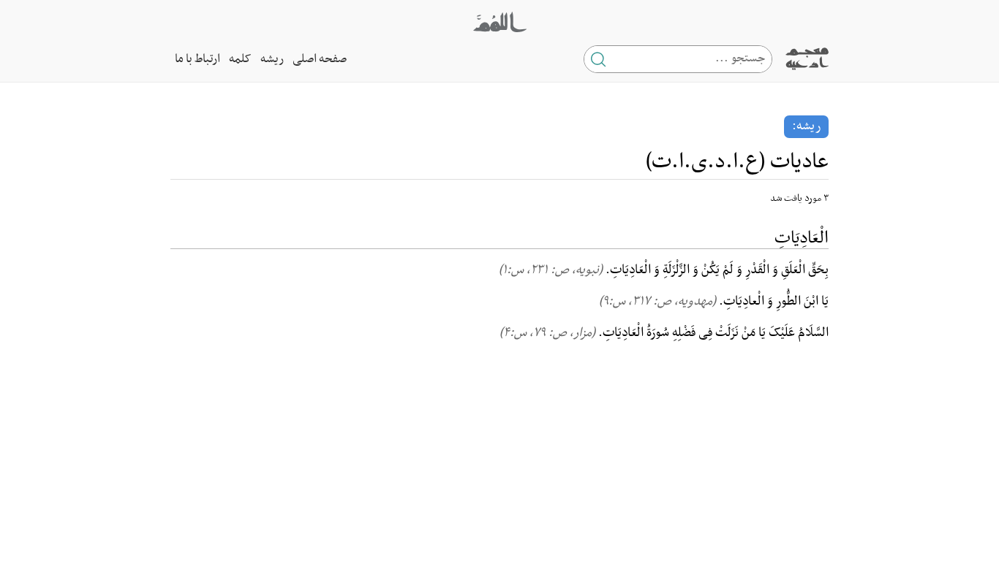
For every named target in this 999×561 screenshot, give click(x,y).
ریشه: (806, 126)
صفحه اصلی (320, 59)
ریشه (272, 59)
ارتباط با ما (197, 59)
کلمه (240, 59)
